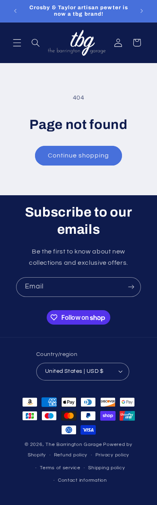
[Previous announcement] (15, 11)
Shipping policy (106, 468)
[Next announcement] (142, 11)
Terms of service (60, 468)
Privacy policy (112, 455)
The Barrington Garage (73, 444)
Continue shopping (78, 155)
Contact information (82, 480)
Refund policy (71, 455)
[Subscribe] (131, 287)
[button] (17, 42)
